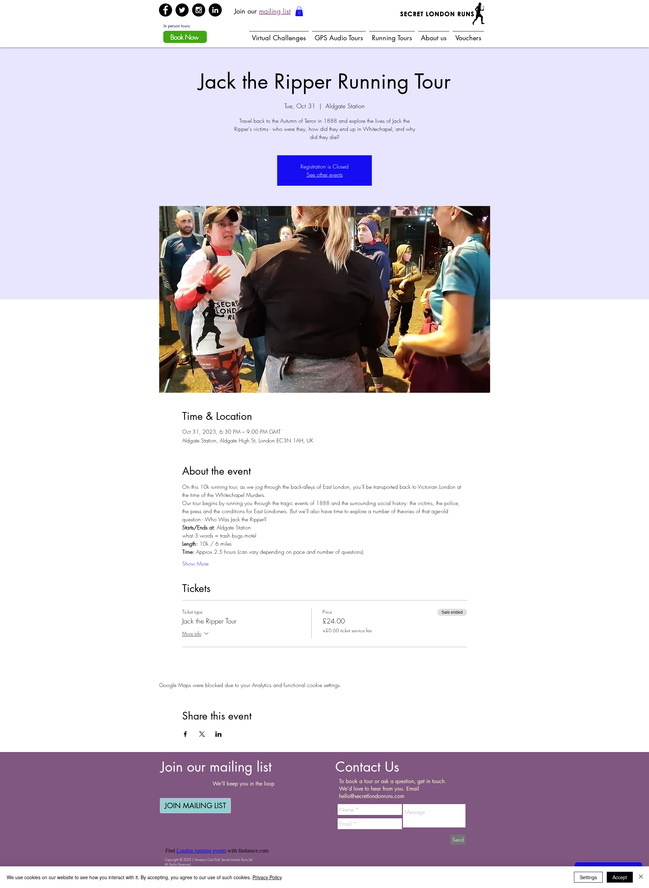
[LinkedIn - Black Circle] (215, 10)
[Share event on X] (202, 734)
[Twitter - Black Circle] (182, 10)
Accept (619, 877)
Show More (195, 563)
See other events (325, 174)
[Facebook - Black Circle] (165, 10)
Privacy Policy (267, 877)
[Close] (641, 877)
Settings (588, 877)
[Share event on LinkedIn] (218, 734)
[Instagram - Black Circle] (198, 10)
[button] (299, 11)
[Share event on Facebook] (185, 734)
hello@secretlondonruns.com (371, 796)
